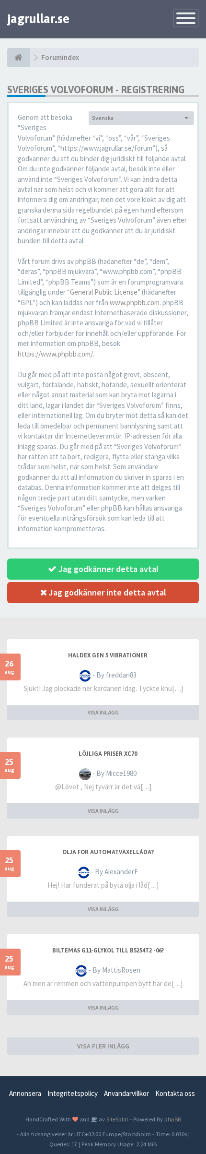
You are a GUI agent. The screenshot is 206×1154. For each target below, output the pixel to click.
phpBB (172, 1119)
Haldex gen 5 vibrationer (108, 655)
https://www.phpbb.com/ (55, 353)
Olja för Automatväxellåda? (108, 852)
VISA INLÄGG (103, 712)
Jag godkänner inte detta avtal (106, 592)
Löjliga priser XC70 (108, 753)
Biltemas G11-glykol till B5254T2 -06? (108, 950)
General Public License (103, 292)
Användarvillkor (126, 1093)
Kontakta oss (175, 1093)
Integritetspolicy (72, 1093)
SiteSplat (116, 1119)
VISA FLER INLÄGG (103, 1046)
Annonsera (25, 1093)
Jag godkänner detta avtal (108, 568)
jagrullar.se (38, 19)
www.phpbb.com (135, 302)
